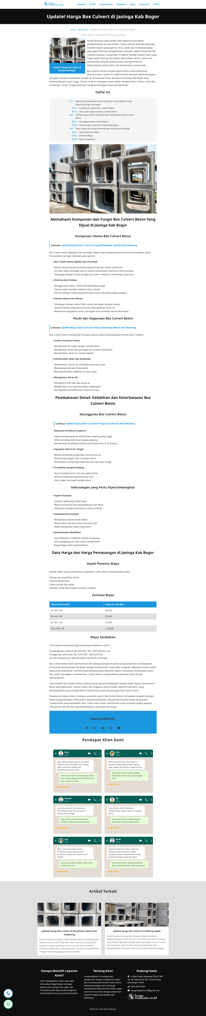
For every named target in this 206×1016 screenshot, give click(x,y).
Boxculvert (144, 4)
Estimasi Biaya (86, 135)
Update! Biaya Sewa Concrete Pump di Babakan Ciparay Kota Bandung (99, 245)
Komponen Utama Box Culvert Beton (96, 108)
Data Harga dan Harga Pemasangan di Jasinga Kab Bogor (103, 128)
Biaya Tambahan (87, 139)
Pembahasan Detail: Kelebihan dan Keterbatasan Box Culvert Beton (105, 116)
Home (73, 29)
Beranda (81, 4)
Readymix (121, 4)
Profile (92, 4)
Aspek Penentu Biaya (89, 132)
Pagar (133, 4)
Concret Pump (106, 4)
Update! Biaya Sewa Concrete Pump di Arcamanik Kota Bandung (100, 423)
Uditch (156, 4)
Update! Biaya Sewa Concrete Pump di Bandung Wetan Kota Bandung (98, 327)
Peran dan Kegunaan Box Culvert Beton (98, 111)
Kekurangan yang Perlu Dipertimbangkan (99, 125)
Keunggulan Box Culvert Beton (94, 121)
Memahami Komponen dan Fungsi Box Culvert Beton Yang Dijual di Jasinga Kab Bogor (103, 103)
